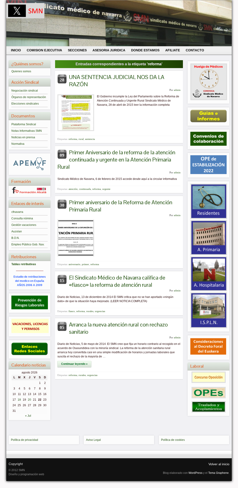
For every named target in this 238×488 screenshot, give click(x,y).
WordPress (195, 473)
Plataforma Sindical (23, 124)
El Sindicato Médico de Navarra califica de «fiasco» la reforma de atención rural (117, 281)
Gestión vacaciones (23, 225)
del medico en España (29, 281)
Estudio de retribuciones (29, 276)
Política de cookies (173, 440)
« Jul (28, 415)
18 (19, 399)
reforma (73, 139)
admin (177, 90)
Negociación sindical (24, 90)
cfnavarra (17, 212)
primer (85, 264)
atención (73, 189)
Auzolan (16, 231)
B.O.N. (15, 238)
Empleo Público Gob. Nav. (27, 244)
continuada (85, 189)
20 (29, 399)
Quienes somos (21, 71)
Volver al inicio (218, 464)
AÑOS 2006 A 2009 (29, 285)
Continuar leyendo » (74, 364)
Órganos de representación (28, 97)
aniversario (74, 264)
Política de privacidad (24, 440)
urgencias (100, 311)
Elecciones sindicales (25, 103)
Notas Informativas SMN (26, 130)
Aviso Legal (93, 440)
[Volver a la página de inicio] (119, 23)
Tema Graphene (218, 473)
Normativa (17, 143)
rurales (89, 311)
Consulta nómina (22, 218)
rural (81, 139)
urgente (106, 189)
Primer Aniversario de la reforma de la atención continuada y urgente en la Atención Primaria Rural (116, 159)
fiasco (72, 311)
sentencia (90, 139)
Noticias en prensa (23, 137)
